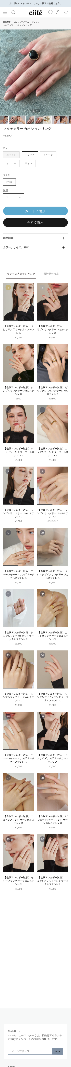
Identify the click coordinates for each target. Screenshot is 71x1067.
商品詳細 (8, 237)
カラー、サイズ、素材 (16, 247)
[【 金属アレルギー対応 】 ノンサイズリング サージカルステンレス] (52, 731)
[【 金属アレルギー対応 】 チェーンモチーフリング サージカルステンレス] (18, 547)
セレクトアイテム (21, 22)
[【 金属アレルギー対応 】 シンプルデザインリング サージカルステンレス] (52, 669)
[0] (50, 13)
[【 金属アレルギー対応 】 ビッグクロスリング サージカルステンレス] (52, 363)
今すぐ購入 (35, 222)
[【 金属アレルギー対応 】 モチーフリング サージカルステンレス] (18, 853)
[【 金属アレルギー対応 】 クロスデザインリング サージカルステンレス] (52, 547)
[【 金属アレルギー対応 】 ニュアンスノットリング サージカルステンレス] (52, 853)
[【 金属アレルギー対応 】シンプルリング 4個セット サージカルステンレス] (18, 608)
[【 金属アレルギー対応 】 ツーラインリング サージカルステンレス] (18, 424)
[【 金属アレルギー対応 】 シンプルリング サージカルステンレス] (18, 363)
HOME (7, 22)
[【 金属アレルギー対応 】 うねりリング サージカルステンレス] (18, 302)
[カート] (66, 12)
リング (34, 22)
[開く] (5, 12)
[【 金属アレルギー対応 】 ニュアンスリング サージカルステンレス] (52, 424)
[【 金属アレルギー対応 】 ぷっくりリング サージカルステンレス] (52, 608)
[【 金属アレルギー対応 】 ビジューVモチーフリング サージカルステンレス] (52, 792)
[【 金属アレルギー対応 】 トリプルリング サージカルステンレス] (52, 302)
